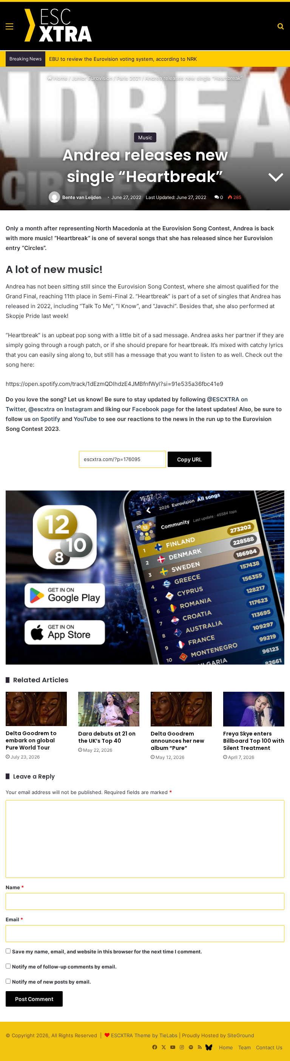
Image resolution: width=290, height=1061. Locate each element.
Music (145, 137)
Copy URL (189, 459)
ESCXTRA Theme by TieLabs (144, 1035)
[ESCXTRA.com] (57, 26)
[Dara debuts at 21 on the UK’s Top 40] (108, 709)
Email (14, 919)
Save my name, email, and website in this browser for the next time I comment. (107, 951)
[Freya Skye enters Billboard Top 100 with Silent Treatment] (253, 709)
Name (15, 887)
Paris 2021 (129, 78)
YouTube (85, 419)
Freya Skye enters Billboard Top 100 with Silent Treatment (253, 741)
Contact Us (269, 1047)
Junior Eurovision (92, 78)
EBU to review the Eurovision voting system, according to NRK (123, 59)
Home (60, 78)
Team (244, 1047)
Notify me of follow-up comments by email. (64, 967)
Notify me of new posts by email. (51, 982)
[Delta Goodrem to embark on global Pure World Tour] (36, 709)
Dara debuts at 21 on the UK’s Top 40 (107, 737)
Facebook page (153, 409)
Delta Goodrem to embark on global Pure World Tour (31, 740)
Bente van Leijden (81, 197)
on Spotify (46, 419)
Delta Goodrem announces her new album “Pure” (177, 741)
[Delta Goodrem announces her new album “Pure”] (181, 709)
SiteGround (240, 1035)
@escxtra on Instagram (60, 409)
